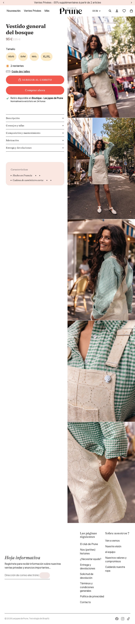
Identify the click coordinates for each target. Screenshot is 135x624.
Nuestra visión (113, 546)
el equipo (110, 552)
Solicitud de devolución (86, 576)
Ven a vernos (112, 541)
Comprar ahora (35, 90)
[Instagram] (123, 619)
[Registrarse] (44, 575)
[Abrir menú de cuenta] (117, 10)
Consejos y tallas (15, 125)
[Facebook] (117, 619)
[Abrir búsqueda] (110, 10)
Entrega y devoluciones (19, 147)
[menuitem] (47, 11)
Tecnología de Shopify (39, 618)
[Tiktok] (128, 619)
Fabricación (12, 140)
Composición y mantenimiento (23, 132)
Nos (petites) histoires (87, 551)
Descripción (13, 118)
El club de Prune (89, 544)
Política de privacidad (92, 596)
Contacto (85, 602)
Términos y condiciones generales (87, 587)
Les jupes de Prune (20, 618)
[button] (19, 71)
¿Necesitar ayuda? (90, 559)
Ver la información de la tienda (25, 105)
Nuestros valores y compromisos (115, 559)
